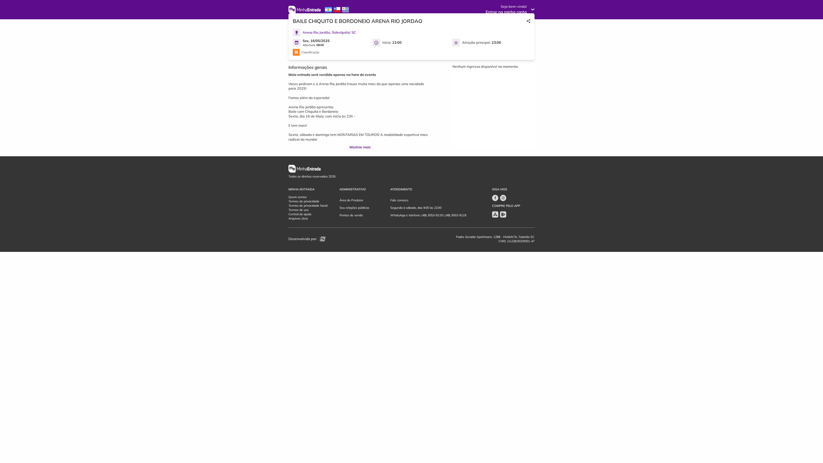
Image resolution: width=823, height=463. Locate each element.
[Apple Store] (495, 214)
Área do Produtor (351, 200)
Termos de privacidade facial (307, 205)
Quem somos (297, 197)
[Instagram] (503, 198)
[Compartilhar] (528, 21)
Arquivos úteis (298, 218)
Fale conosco (399, 200)
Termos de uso (298, 210)
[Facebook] (495, 198)
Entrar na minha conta (506, 11)
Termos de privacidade (303, 201)
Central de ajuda (299, 214)
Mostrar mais (360, 147)
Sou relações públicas (354, 208)
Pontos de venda (351, 215)
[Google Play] (503, 214)
